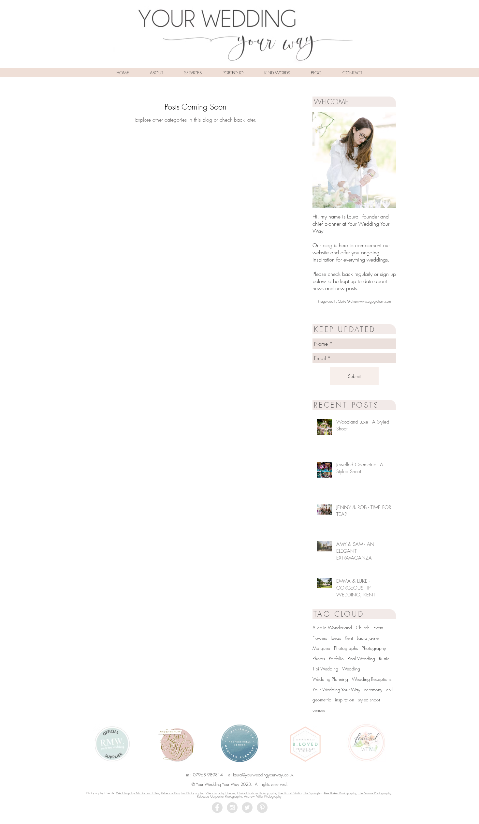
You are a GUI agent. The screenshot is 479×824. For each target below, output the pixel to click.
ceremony (373, 689)
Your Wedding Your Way (336, 689)
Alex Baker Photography (340, 793)
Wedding (351, 669)
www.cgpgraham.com (375, 301)
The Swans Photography (374, 793)
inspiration (344, 700)
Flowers (319, 638)
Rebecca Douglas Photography (182, 793)
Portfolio (336, 658)
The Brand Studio (289, 793)
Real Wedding (361, 658)
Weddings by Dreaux (220, 793)
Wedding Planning (330, 679)
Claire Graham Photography (256, 793)
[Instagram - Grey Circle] (232, 807)
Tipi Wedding (325, 669)
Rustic (384, 658)
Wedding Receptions (371, 679)
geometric (321, 700)
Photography (374, 648)
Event (378, 627)
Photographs (346, 648)
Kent (349, 638)
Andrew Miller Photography (263, 796)
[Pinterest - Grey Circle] (262, 807)
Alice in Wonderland (332, 627)
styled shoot (369, 700)
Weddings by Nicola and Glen (137, 793)
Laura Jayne (368, 638)
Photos (318, 658)
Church (363, 627)
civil (389, 689)
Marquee (321, 648)
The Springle (311, 793)
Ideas (336, 638)
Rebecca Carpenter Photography (219, 796)
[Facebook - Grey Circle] (217, 807)
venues (318, 710)
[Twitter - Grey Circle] (247, 807)
